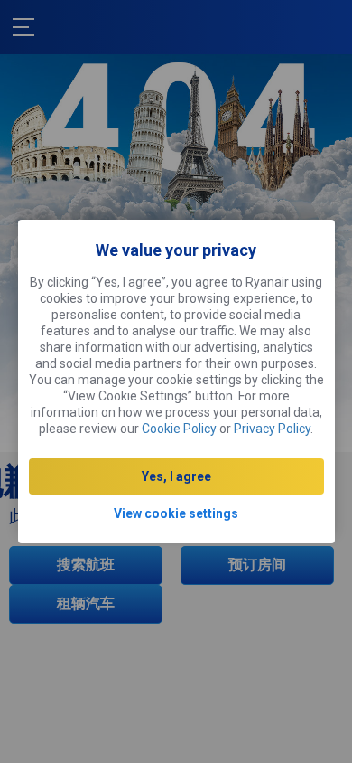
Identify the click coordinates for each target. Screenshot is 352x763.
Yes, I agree (176, 476)
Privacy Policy (272, 428)
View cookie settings (176, 513)
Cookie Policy (179, 428)
